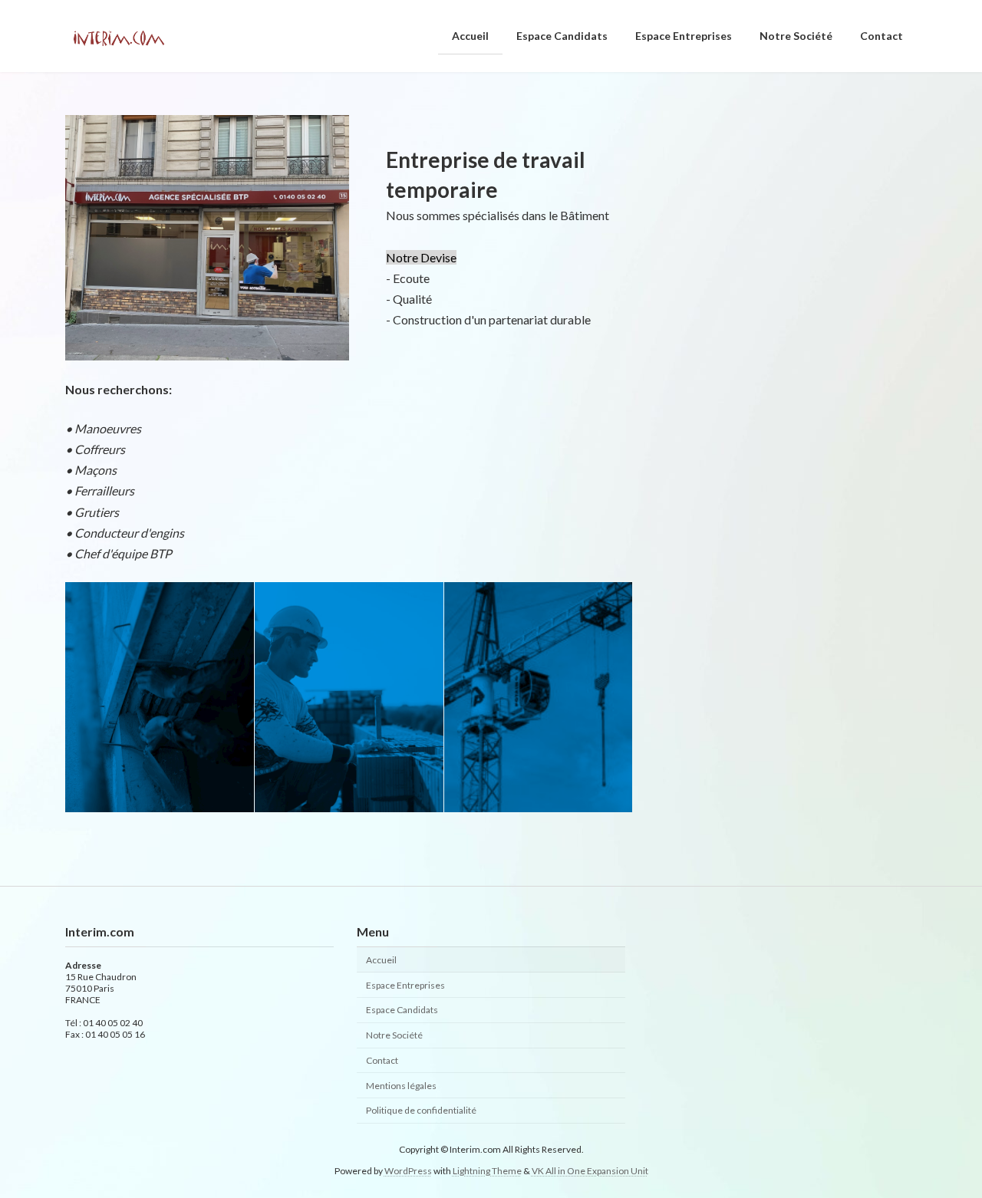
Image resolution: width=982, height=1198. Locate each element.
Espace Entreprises (405, 985)
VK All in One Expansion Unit (590, 1171)
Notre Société (394, 1035)
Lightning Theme (487, 1171)
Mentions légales (401, 1085)
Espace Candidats (402, 1010)
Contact (382, 1060)
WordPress (408, 1171)
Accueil (381, 960)
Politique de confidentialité (421, 1111)
